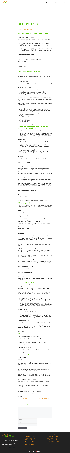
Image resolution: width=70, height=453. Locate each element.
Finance (65, 2)
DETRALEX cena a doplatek (52, 436)
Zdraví (36, 2)
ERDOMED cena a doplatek (52, 438)
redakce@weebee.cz (12, 446)
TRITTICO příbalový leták (29, 441)
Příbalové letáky (28, 434)
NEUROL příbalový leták (29, 439)
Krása (42, 2)
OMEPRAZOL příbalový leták (30, 438)
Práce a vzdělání (58, 2)
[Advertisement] (35, 12)
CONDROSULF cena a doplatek (53, 441)
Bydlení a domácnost (49, 2)
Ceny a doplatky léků (51, 434)
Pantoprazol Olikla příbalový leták (45, 398)
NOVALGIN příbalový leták (30, 436)
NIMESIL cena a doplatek (52, 439)
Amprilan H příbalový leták (30, 444)
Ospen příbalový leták (23, 398)
